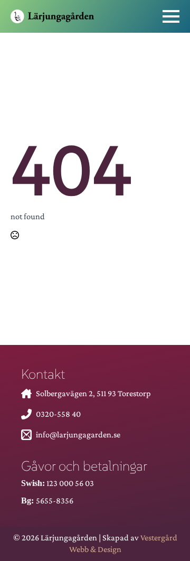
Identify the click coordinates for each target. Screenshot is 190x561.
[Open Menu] (171, 16)
